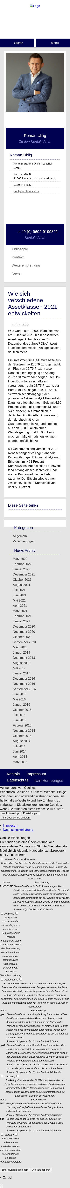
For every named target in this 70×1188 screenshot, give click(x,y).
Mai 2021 (19, 600)
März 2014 (20, 762)
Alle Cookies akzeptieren (16, 817)
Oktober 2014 (22, 735)
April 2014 (20, 756)
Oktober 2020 (22, 637)
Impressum (36, 774)
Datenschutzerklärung (18, 829)
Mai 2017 (19, 668)
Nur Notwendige (10, 813)
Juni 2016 (19, 694)
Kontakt (18, 257)
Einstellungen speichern (15, 1169)
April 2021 (20, 605)
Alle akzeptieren (41, 1169)
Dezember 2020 (24, 626)
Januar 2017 (21, 673)
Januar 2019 (21, 652)
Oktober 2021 (22, 579)
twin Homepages (48, 780)
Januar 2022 (21, 569)
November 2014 (24, 730)
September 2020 (24, 642)
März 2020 (20, 647)
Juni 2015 (19, 720)
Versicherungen (24, 541)
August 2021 (21, 584)
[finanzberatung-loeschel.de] (35, 6)
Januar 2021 (21, 621)
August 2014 (21, 741)
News (16, 273)
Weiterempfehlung (26, 265)
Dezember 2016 (24, 678)
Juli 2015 (19, 715)
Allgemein (20, 536)
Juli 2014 (19, 746)
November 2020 (24, 631)
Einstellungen (30, 813)
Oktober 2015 (22, 709)
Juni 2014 (19, 751)
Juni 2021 (19, 595)
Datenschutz (17, 780)
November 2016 (24, 683)
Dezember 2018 (24, 657)
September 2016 (24, 689)
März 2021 (20, 611)
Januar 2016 (21, 704)
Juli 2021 (19, 590)
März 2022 (20, 558)
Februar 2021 (22, 616)
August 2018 (21, 663)
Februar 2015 (22, 725)
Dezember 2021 (24, 574)
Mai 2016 (19, 699)
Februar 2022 (22, 564)
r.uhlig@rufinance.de (26, 191)
